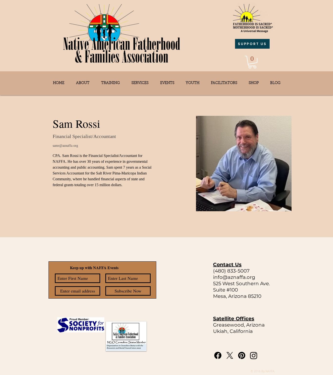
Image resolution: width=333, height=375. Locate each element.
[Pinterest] (241, 355)
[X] (230, 355)
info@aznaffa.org (234, 277)
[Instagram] (253, 355)
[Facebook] (218, 355)
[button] (252, 62)
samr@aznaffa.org (65, 145)
